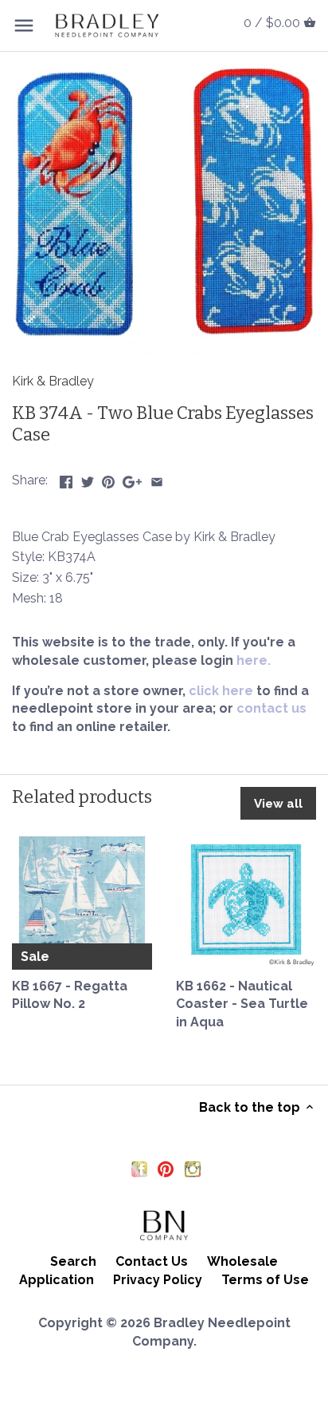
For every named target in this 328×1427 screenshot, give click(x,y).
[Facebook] (139, 1168)
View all (278, 804)
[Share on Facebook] (66, 478)
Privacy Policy (157, 1279)
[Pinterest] (166, 1168)
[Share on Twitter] (87, 478)
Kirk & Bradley (53, 381)
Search (73, 1261)
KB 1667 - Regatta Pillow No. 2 (69, 994)
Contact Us (151, 1261)
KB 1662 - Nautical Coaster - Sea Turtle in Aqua (242, 1004)
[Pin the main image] (108, 478)
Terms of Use (265, 1279)
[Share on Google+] (132, 478)
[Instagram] (193, 1168)
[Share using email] (156, 478)
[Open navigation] (24, 26)
